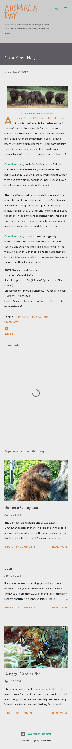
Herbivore (22, 317)
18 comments (25, 607)
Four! (9, 568)
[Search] (56, 6)
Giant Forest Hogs (15, 164)
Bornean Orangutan (22, 507)
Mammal (36, 317)
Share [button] (8, 334)
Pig (45, 317)
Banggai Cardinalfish (22, 673)
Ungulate (11, 322)
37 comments (25, 712)
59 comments (25, 546)
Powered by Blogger (38, 734)
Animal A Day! (20, 12)
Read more (60, 546)
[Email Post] (6, 329)
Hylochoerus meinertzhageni (37, 112)
